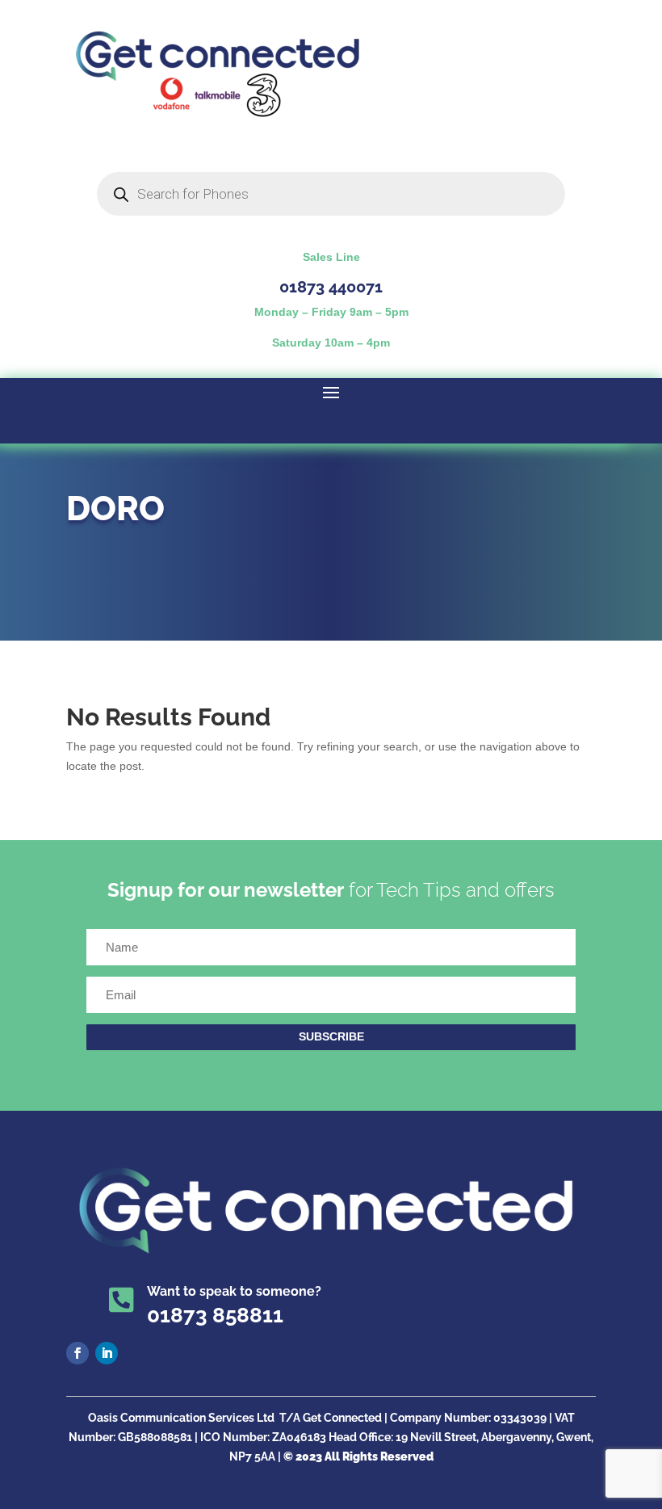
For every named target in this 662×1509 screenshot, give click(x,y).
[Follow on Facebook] (77, 1353)
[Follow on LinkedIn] (106, 1353)
